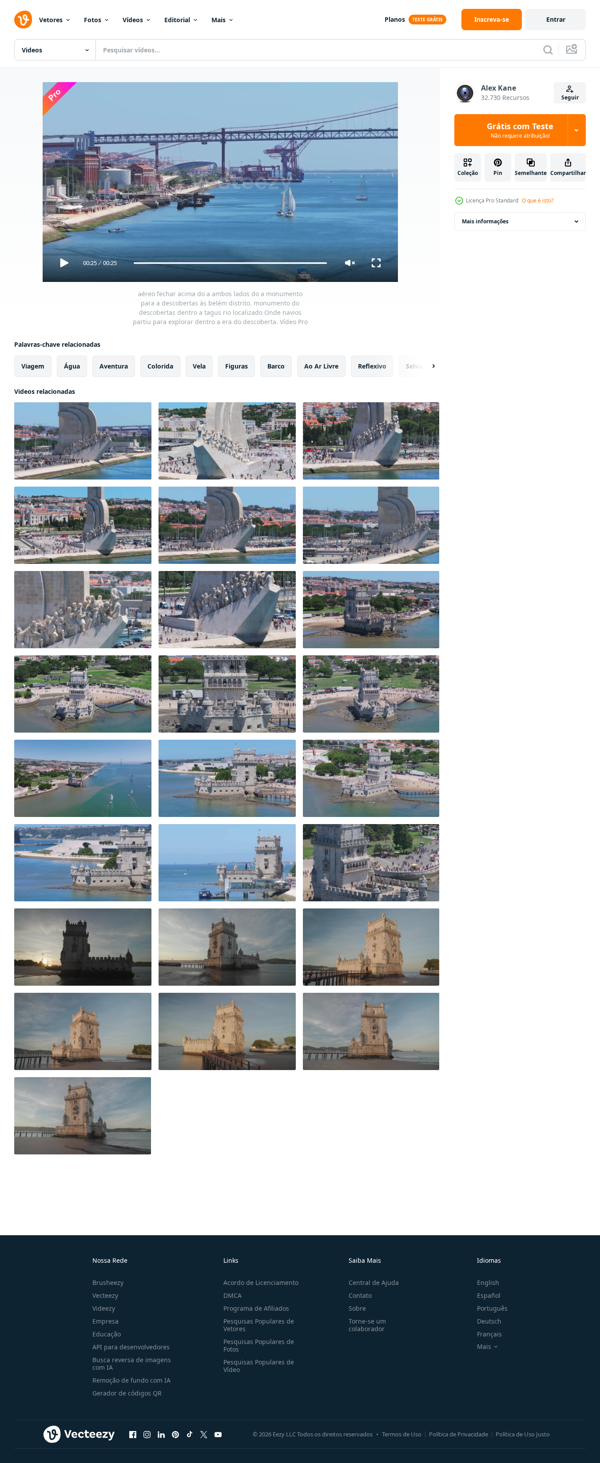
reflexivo (372, 366)
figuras (236, 366)
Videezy (103, 1308)
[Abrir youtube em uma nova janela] (218, 1434)
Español (489, 1295)
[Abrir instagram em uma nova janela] (147, 1434)
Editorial (177, 20)
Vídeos (133, 20)
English (488, 1282)
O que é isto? (537, 200)
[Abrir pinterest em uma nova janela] (175, 1434)
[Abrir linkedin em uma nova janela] (161, 1434)
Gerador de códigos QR (127, 1393)
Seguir (570, 97)
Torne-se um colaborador (367, 1325)
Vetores (51, 20)
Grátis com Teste (520, 130)
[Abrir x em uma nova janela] (203, 1434)
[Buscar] (548, 49)
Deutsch (489, 1321)
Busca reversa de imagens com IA (131, 1364)
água (72, 366)
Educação (106, 1334)
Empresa (105, 1321)
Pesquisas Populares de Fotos (258, 1345)
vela (199, 366)
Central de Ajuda (374, 1282)
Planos (395, 19)
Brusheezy (107, 1282)
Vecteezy (105, 1295)
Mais (218, 20)
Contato (360, 1295)
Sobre (357, 1308)
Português (492, 1308)
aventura (113, 366)
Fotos (92, 20)
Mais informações (485, 221)
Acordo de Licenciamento (260, 1282)
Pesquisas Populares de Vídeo (258, 1366)
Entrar (555, 19)
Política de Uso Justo (523, 1434)
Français (489, 1334)
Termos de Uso (401, 1434)
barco (276, 366)
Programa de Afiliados (256, 1308)
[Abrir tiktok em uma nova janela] (189, 1434)
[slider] (230, 263)
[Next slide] (426, 366)
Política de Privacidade (458, 1434)
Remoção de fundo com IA (131, 1380)
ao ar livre (321, 366)
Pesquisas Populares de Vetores (258, 1325)
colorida (160, 366)
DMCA (232, 1295)
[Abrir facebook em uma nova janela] (132, 1434)
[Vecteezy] (23, 19)
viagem (32, 366)
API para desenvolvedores (131, 1347)
